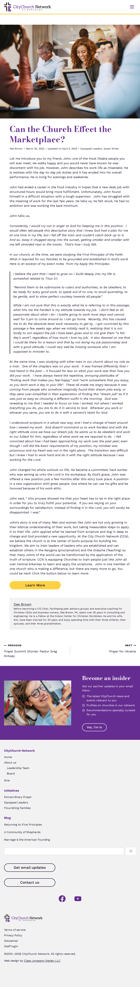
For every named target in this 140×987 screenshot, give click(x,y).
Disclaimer (11, 940)
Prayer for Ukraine (122, 648)
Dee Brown (16, 148)
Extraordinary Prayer (18, 797)
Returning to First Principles (23, 824)
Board (11, 773)
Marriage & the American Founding (27, 839)
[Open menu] (132, 6)
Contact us (29, 882)
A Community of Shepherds (22, 832)
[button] (94, 727)
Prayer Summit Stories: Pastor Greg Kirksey (30, 651)
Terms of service (15, 929)
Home (8, 757)
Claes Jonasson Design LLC (42, 960)
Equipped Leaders (91, 148)
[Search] (131, 851)
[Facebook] (62, 899)
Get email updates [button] (30, 867)
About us (10, 762)
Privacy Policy (13, 935)
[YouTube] (78, 899)
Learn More (35, 585)
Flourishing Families (17, 808)
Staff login (11, 946)
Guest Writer (111, 148)
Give (7, 780)
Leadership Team (18, 768)
